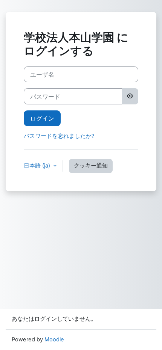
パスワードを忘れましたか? (59, 136)
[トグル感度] (130, 96)
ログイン (42, 118)
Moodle (54, 339)
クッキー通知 (91, 165)
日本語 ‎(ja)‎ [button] (38, 165)
